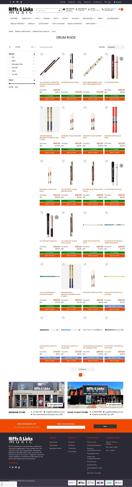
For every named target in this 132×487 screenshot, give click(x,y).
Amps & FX (26, 18)
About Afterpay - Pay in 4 (95, 469)
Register (119, 2)
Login (109, 2)
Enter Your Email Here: (66, 424)
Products (71, 2)
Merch (31, 23)
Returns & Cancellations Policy (94, 449)
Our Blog (71, 445)
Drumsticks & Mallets (41, 31)
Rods (54, 31)
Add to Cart (50, 99)
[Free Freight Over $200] (63, 10)
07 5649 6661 (97, 412)
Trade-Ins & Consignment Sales (93, 458)
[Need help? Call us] (103, 9)
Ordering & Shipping (94, 445)
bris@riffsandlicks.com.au (55, 412)
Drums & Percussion (23, 31)
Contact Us (98, 2)
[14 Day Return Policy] (89, 9)
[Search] (59, 10)
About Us (87, 2)
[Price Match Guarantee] (76, 9)
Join (105, 426)
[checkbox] (22, 57)
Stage (65, 18)
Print (100, 18)
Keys (56, 18)
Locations (43, 23)
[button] (116, 47)
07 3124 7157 (37, 412)
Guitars (14, 18)
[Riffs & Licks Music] (21, 10)
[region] (22, 212)
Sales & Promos (75, 23)
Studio (75, 18)
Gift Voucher (58, 23)
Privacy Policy (91, 462)
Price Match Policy (93, 453)
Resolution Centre (55, 448)
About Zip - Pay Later (94, 473)
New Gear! (90, 23)
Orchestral (88, 18)
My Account (53, 442)
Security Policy (92, 465)
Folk (37, 18)
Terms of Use (91, 442)
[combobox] (47, 11)
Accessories (112, 18)
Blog (79, 2)
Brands (63, 2)
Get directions (56, 405)
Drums (47, 18)
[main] (82, 214)
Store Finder (72, 452)
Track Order (54, 445)
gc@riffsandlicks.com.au (114, 412)
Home (11, 31)
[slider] (9, 83)
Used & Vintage (17, 23)
